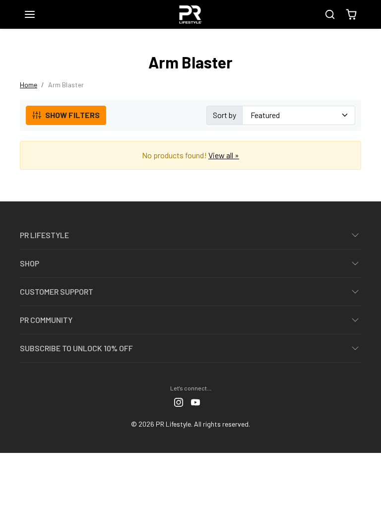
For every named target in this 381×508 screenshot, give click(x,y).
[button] (40, 14)
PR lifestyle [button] (44, 235)
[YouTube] (195, 401)
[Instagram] (178, 401)
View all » (223, 155)
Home (28, 84)
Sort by (224, 115)
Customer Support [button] (56, 291)
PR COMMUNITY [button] (46, 319)
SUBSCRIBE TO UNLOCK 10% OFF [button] (76, 348)
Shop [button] (29, 263)
